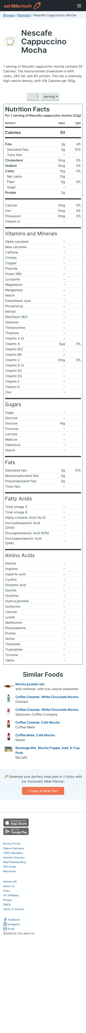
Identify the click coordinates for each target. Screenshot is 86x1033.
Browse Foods (12, 843)
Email (11, 928)
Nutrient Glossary (14, 857)
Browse (8, 15)
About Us (9, 886)
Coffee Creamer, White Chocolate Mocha (46, 697)
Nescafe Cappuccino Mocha (44, 41)
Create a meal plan (43, 791)
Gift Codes (9, 866)
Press (6, 890)
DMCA (7, 904)
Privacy (7, 899)
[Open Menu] (79, 5)
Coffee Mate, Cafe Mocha (35, 735)
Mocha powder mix (30, 684)
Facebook (14, 919)
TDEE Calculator (13, 852)
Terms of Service (13, 909)
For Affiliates (11, 895)
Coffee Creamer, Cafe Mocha (37, 722)
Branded (24, 15)
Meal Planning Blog (14, 862)
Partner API (10, 881)
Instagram (14, 924)
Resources (9, 871)
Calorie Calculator (14, 848)
